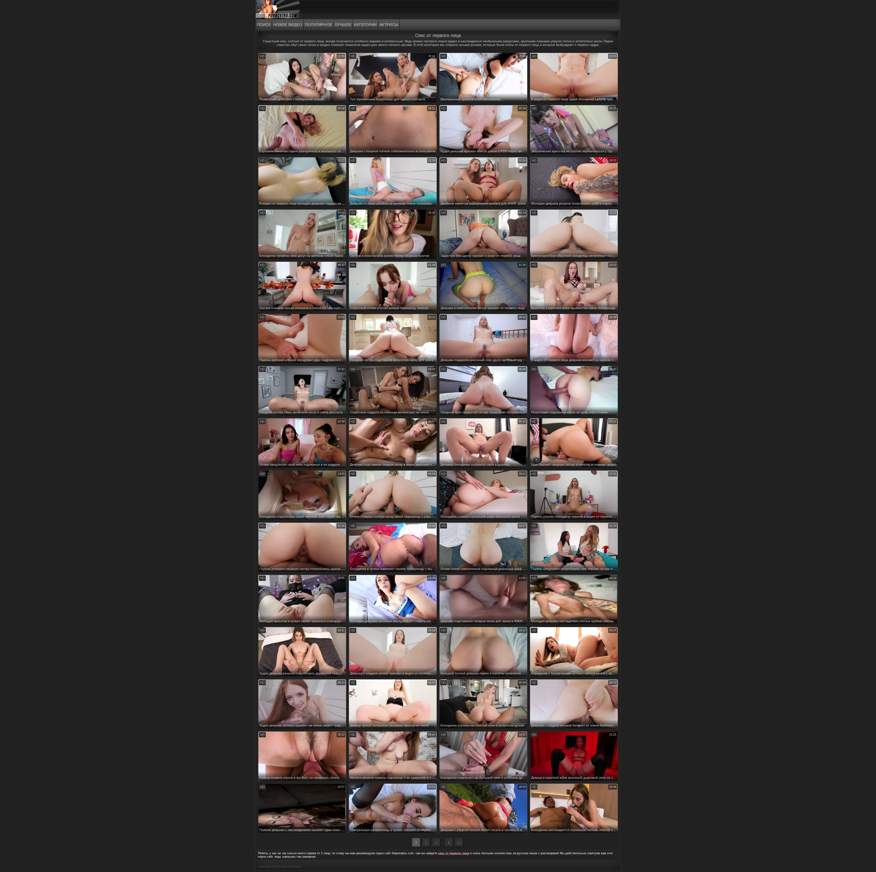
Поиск (264, 25)
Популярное (318, 25)
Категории (365, 25)
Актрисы (389, 25)
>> (459, 842)
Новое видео (287, 25)
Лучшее (343, 25)
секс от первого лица (453, 853)
